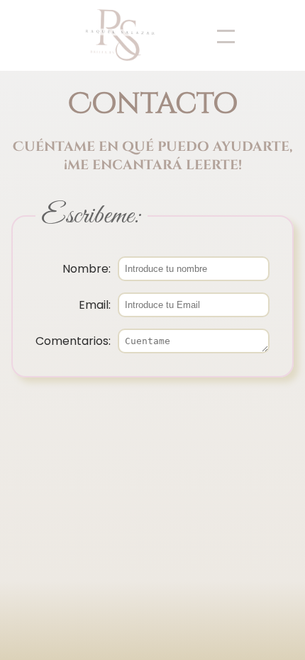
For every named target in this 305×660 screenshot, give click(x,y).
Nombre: (86, 269)
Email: (95, 305)
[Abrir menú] (217, 35)
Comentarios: (73, 341)
